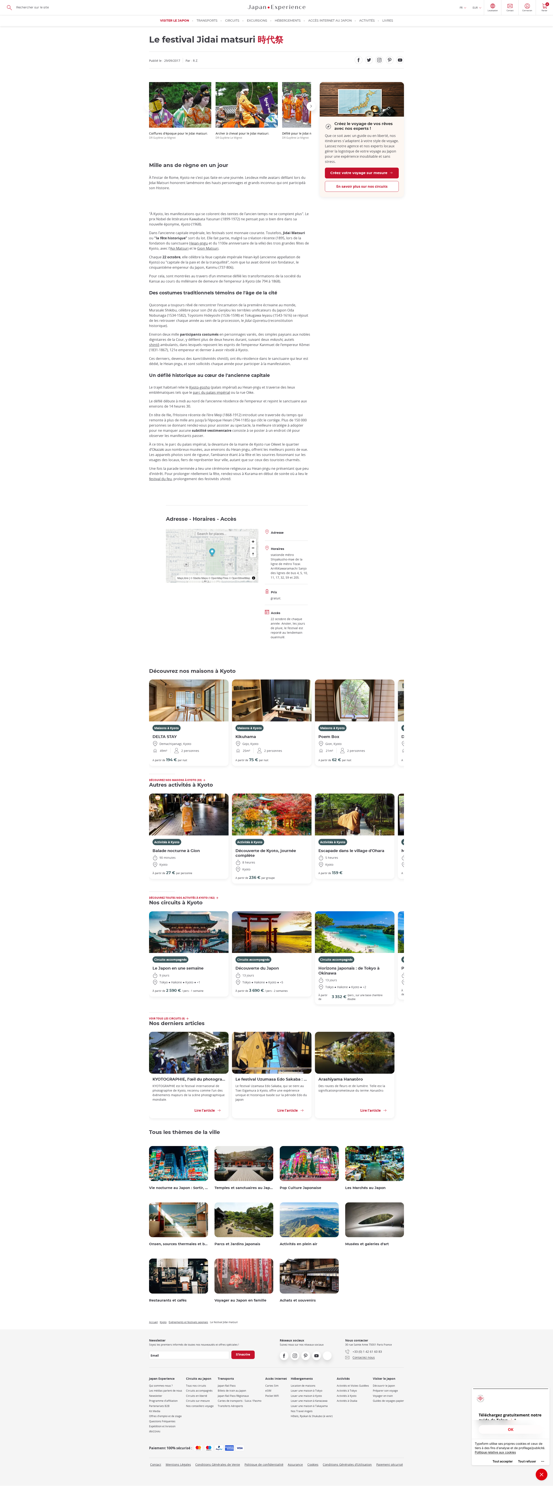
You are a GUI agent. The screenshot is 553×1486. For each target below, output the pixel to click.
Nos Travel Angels (302, 1411)
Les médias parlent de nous (165, 1390)
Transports (207, 20)
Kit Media (154, 1411)
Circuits (232, 20)
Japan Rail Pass (227, 1385)
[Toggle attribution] (253, 578)
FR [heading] (461, 7)
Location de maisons (303, 1385)
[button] (149, 106)
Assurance (295, 1464)
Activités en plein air (298, 1244)
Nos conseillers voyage (200, 1406)
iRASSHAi (154, 1431)
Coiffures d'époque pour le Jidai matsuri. (178, 135)
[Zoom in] (253, 541)
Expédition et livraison (162, 1426)
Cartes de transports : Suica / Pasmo (239, 1400)
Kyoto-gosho (199, 387)
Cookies (312, 1464)
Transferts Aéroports (230, 1406)
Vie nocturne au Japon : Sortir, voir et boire (178, 1188)
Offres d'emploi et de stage (165, 1416)
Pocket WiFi (272, 1395)
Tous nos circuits (196, 1385)
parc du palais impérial (211, 392)
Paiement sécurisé (389, 1464)
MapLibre (183, 578)
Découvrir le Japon (384, 1385)
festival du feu (160, 478)
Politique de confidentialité (264, 1464)
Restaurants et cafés (168, 1300)
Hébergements (288, 20)
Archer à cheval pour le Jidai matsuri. (242, 135)
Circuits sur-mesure (198, 1400)
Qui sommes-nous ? (161, 1385)
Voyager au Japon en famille (240, 1300)
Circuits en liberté (196, 1395)
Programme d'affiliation (163, 1400)
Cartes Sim (271, 1385)
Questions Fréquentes (162, 1421)
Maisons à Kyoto (166, 728)
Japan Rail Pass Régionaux (233, 1395)
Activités (367, 20)
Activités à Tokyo (347, 1390)
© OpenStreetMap (239, 578)
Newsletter (155, 1395)
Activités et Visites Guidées (353, 1385)
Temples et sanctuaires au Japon (244, 1188)
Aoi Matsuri (179, 248)
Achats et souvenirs (298, 1300)
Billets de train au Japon (232, 1390)
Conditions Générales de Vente (217, 1464)
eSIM (268, 1390)
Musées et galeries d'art (367, 1244)
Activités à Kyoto (167, 842)
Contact (155, 1464)
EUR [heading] (475, 7)
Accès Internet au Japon (330, 20)
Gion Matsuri (207, 248)
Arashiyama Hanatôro (340, 1079)
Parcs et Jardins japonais (237, 1244)
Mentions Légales (178, 1464)
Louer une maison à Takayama (309, 1406)
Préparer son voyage (385, 1390)
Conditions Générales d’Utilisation (347, 1464)
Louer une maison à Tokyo (306, 1390)
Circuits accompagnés (170, 959)
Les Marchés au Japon (365, 1188)
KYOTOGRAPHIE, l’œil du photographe (189, 1079)
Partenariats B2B (159, 1406)
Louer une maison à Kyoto (306, 1395)
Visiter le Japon (174, 20)
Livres (387, 20)
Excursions (257, 20)
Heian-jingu (198, 243)
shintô (154, 344)
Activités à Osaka (347, 1400)
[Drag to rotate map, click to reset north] (253, 554)
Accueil (153, 1322)
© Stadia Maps (199, 578)
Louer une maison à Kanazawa (309, 1400)
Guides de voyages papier (388, 1400)
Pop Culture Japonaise (300, 1188)
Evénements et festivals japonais (188, 1322)
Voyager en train (383, 1395)
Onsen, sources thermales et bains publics (178, 1244)
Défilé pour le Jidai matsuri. (302, 135)
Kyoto (163, 1322)
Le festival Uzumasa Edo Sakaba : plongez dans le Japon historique (271, 1079)
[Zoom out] (253, 548)
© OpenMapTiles (218, 578)
